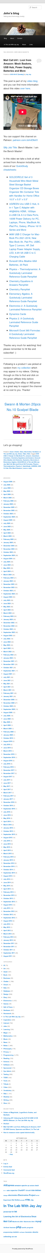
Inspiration (7, 1020)
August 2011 (7, 956)
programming (7, 1232)
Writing (6, 1100)
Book (5, 975)
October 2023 (8, 590)
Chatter (16, 452)
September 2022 (9, 632)
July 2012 (6, 924)
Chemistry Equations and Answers (22, 458)
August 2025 (7, 520)
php (18, 1227)
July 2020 (6, 716)
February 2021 (8, 693)
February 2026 (8, 501)
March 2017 (7, 792)
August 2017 (7, 776)
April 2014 (7, 889)
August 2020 (7, 712)
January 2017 (8, 799)
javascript (7, 1211)
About (12, 38)
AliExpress (8, 1185)
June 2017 (7, 783)
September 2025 (9, 517)
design (5, 1195)
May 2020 (6, 722)
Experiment (7, 1200)
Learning (6, 1029)
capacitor (13, 1190)
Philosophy (7, 1049)
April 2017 (7, 789)
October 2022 (8, 629)
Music (24, 44)
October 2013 (8, 898)
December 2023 (8, 584)
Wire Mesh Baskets (15, 468)
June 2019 (7, 748)
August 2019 (7, 741)
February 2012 (8, 937)
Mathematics (7, 1036)
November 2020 (8, 703)
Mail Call (9, 464)
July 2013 (6, 908)
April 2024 (7, 571)
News (5, 1042)
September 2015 (9, 834)
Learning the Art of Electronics (17, 1216)
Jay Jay (28, 74)
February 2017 (8, 796)
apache (24, 1185)
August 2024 (7, 558)
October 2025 (8, 513)
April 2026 (7, 494)
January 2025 (8, 542)
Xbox (5, 1103)
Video (24, 454)
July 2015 (6, 841)
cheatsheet (35, 456)
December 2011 (8, 943)
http (32, 1200)
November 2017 (8, 773)
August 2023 (7, 597)
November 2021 (8, 664)
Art (4, 968)
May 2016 (6, 818)
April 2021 (7, 687)
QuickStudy (26, 466)
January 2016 (8, 828)
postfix (24, 1227)
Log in (5, 1163)
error (37, 1195)
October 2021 (8, 667)
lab (15, 1211)
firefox (17, 1200)
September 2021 (9, 671)
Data (5, 988)
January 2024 (8, 581)
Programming (8, 1055)
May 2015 (6, 847)
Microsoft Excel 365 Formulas (22, 464)
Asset (12, 452)
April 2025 (7, 533)
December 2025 (8, 507)
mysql (38, 1221)
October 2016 (8, 805)
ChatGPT (21, 1190)
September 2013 (9, 901)
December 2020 (8, 699)
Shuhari (6, 1123)
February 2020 (8, 732)
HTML (27, 1199)
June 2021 (7, 680)
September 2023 (9, 594)
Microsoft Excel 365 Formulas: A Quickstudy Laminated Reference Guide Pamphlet (24, 334)
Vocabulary (7, 1090)
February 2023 (8, 616)
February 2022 (8, 655)
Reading (6, 1058)
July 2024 (6, 562)
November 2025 (8, 510)
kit (13, 1211)
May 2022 (6, 645)
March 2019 (7, 751)
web (15, 1237)
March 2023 (7, 613)
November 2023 (8, 587)
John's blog (11, 13)
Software (6, 1065)
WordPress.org (8, 1173)
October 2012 (8, 914)
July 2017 (6, 780)
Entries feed (7, 1167)
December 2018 (8, 754)
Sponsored (7, 1068)
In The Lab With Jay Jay (11, 44)
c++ (4, 1190)
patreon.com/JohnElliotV (25, 140)
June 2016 (7, 815)
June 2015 (7, 844)
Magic (5, 1033)
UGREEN (34, 466)
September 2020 (9, 709)
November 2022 (8, 626)
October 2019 (8, 738)
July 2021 (6, 677)
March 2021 (7, 690)
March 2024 (7, 574)
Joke (5, 1026)
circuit (28, 1190)
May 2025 (6, 530)
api (28, 1185)
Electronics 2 (34, 460)
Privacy (6, 1052)
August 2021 (7, 674)
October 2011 (8, 950)
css (33, 1190)
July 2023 (6, 600)
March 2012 (7, 934)
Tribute (5, 1084)
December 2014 (8, 863)
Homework (7, 1013)
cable (8, 1190)
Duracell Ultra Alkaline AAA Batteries (21, 459)
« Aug (11, 1154)
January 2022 (8, 658)
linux (34, 1216)
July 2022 (6, 639)
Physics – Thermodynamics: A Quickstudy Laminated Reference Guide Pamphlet (24, 272)
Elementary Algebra (10, 462)
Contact (19, 38)
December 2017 (8, 770)
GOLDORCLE (21, 462)
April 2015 (7, 850)
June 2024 (7, 565)
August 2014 (7, 876)
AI (4, 965)
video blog (32, 81)
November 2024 (8, 549)
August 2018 (7, 760)
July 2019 (6, 744)
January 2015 (8, 860)
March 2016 (7, 825)
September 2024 (9, 555)
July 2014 (6, 879)
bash (37, 1185)
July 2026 (6, 485)
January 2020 (8, 735)
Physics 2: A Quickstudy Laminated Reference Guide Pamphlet (23, 322)
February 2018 (8, 767)
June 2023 (7, 603)
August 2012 (7, 921)
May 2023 (6, 607)
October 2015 (8, 831)
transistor (28, 1232)
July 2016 (6, 812)
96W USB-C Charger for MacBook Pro (21, 455)
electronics (13, 1195)
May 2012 (6, 927)
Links (31, 44)
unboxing (7, 1236)
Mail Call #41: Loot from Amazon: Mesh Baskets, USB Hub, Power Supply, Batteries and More (17, 65)
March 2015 (7, 853)
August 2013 (7, 905)
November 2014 (8, 866)
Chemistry (6, 458)
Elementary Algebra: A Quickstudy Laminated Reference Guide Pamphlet (23, 297)
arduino (32, 1186)
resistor (16, 1232)
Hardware (35, 452)
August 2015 (7, 837)
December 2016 (8, 802)
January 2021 (8, 696)
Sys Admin (7, 1071)
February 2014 (8, 892)
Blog (5, 38)
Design (5, 994)
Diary (22, 452)
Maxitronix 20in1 (18, 1222)
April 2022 (7, 648)
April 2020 (7, 725)
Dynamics (26, 460)
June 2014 (7, 882)
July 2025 (6, 523)
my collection (24, 367)
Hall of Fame (7, 1007)
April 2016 (7, 821)
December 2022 (8, 622)
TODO (5, 1077)
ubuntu (35, 1232)
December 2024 (8, 546)
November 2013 (8, 895)
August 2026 (7, 481)
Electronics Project (27, 1195)
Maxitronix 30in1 (29, 1222)
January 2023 (8, 619)
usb (13, 1237)
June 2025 (7, 526)
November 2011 (8, 946)
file (13, 1200)
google (22, 1200)
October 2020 (8, 706)
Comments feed (9, 1170)
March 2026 (7, 498)
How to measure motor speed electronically (18, 1132)
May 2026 (6, 491)
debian (38, 1190)
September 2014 (9, 873)
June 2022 (7, 642)
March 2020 (7, 728)
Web (28, 454)
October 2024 (8, 552)
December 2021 (8, 661)
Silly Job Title (10, 147)
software (22, 1232)
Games (5, 1004)
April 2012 (7, 930)
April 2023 (7, 610)
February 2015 (8, 857)
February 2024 (8, 578)
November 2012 (8, 911)
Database (6, 991)
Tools (5, 1081)
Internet (6, 1023)
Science (6, 1061)
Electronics (28, 452)
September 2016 (9, 809)
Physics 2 (19, 466)
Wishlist (6, 1097)
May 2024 (6, 568)
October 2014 (8, 869)
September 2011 (9, 953)
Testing (6, 1074)
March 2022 (7, 651)
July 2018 (6, 764)
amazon (28, 456)
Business (6, 978)
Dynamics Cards (17, 314)
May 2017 (6, 786)
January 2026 (8, 504)
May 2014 (6, 886)
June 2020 (7, 719)
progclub (30, 1227)
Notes (20, 454)
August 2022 (7, 635)
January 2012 (8, 940)
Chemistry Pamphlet (19, 289)
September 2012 (9, 918)
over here (25, 88)
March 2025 (7, 536)
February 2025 (8, 539)
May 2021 (6, 683)
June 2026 (7, 488)
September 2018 (9, 757)
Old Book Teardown (9, 1227)
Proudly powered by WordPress (22, 1249)
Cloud (5, 984)
